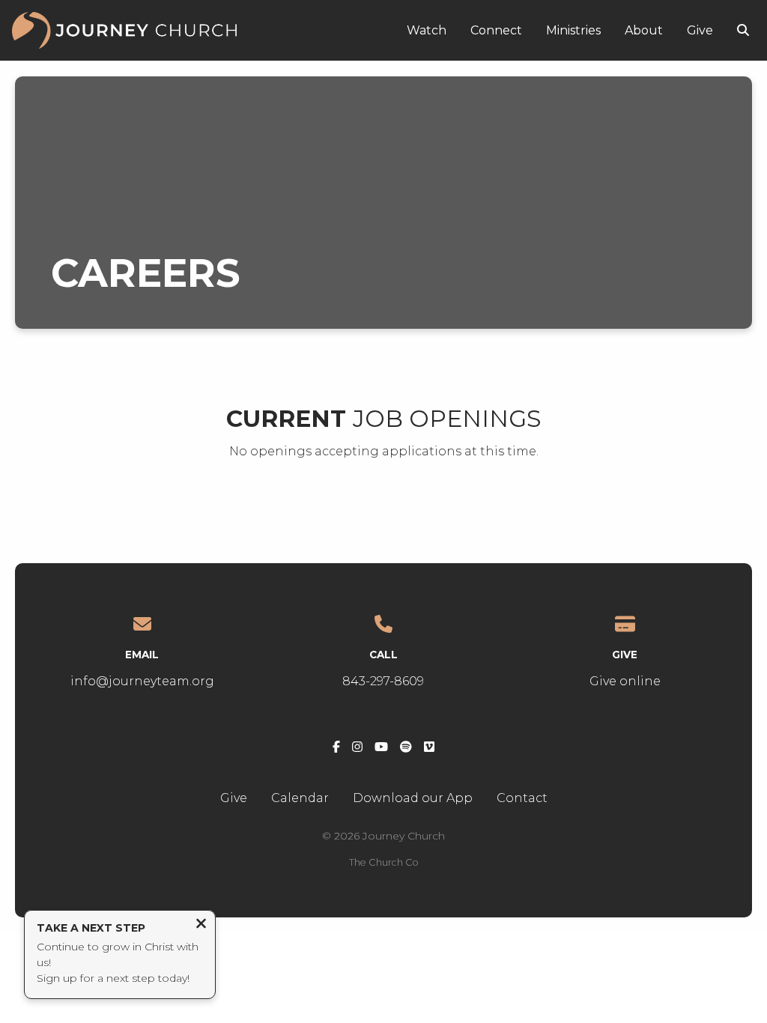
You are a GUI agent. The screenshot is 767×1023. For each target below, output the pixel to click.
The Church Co (384, 862)
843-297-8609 (383, 681)
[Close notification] (201, 925)
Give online (625, 681)
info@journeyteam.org (142, 681)
